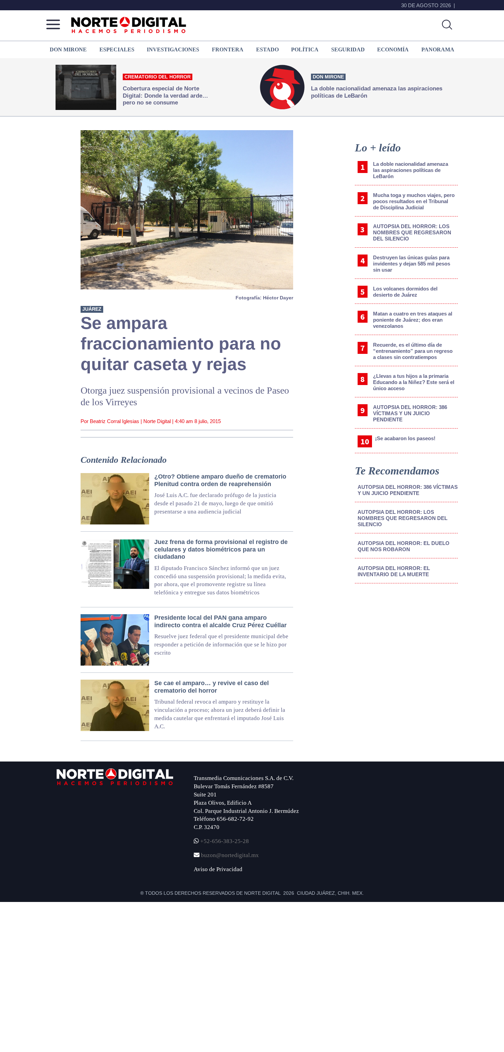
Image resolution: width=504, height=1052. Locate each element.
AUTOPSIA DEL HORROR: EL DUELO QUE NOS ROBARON (403, 546)
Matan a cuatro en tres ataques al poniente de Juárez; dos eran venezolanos (412, 320)
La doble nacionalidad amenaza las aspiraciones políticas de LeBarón (410, 170)
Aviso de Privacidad (218, 869)
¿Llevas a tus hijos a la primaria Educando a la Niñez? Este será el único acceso (413, 382)
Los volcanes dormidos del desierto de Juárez (405, 292)
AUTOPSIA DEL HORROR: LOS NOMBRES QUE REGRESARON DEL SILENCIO (412, 232)
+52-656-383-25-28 (224, 841)
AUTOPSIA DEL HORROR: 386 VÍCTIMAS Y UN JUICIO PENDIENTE (410, 413)
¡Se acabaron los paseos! (405, 438)
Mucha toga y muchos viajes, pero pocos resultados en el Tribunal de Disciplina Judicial (414, 201)
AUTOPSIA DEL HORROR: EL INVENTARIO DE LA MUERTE (394, 571)
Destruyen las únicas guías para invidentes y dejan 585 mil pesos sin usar (411, 264)
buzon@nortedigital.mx (230, 855)
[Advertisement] (406, 645)
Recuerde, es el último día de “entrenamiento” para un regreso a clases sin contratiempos (413, 351)
